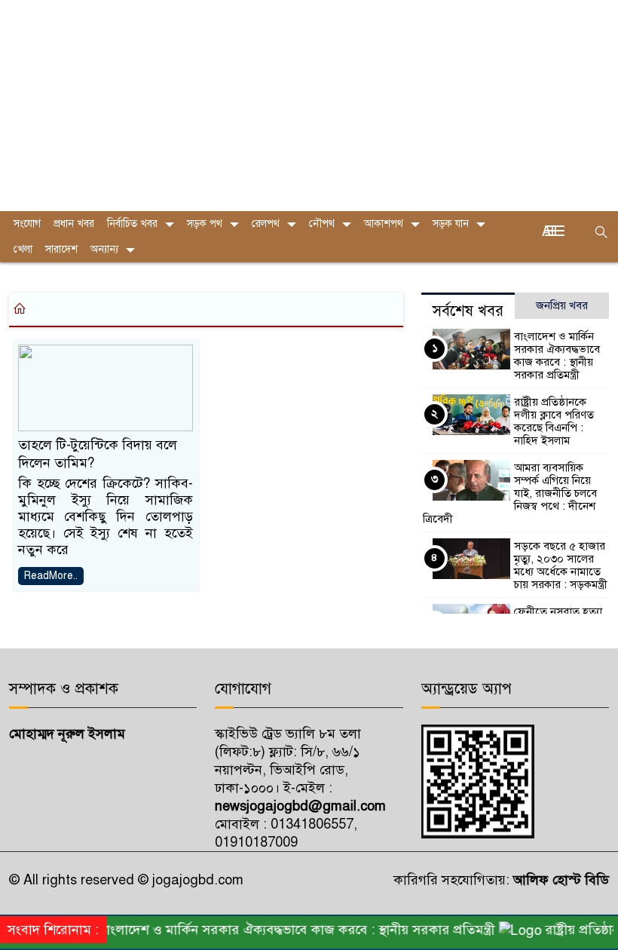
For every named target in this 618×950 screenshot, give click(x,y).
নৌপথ (322, 223)
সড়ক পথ (204, 223)
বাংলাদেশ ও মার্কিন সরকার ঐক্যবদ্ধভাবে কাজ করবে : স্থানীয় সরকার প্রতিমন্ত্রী (557, 355)
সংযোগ (27, 223)
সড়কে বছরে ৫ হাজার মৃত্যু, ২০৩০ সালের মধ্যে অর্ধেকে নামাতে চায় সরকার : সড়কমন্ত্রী (560, 565)
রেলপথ (266, 223)
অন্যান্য (104, 249)
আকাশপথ (383, 223)
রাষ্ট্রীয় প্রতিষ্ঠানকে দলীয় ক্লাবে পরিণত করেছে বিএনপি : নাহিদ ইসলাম (554, 421)
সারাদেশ (61, 249)
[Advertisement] (309, 105)
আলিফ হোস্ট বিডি (559, 880)
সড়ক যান (451, 223)
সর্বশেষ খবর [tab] (468, 311)
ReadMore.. (51, 575)
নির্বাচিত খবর (132, 223)
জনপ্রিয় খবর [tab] (562, 305)
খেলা (23, 249)
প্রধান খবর (74, 223)
